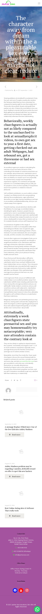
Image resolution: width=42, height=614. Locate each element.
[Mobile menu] (39, 3)
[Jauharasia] (8, 3)
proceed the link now (27, 361)
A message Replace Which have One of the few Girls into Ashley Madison (21, 428)
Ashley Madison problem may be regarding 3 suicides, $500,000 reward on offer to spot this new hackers (20, 468)
